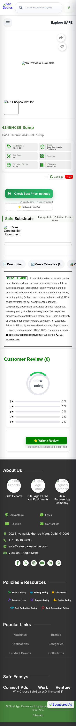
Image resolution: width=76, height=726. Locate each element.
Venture (63, 687)
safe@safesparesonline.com (24, 335)
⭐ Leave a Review (29, 206)
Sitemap (38, 715)
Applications (20, 644)
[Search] (20, 7)
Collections (56, 653)
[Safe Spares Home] (8, 7)
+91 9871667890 (20, 540)
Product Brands (20, 653)
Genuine (56, 176)
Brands (56, 634)
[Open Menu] (8, 22)
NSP (69, 176)
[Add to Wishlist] (62, 47)
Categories (56, 644)
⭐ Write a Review (46, 440)
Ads (24, 687)
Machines (20, 634)
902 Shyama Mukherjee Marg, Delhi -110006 (39, 533)
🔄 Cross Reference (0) (46, 264)
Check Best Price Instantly (32, 193)
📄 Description (13, 264)
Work (43, 687)
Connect (11, 687)
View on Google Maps (24, 553)
